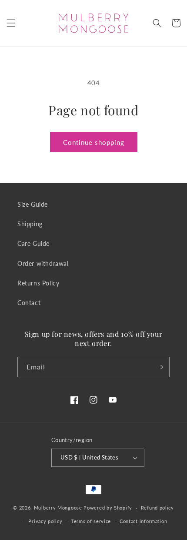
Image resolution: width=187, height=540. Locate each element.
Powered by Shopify (107, 507)
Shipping (30, 224)
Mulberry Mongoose (58, 507)
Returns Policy (38, 283)
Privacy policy (45, 521)
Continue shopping (93, 142)
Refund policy (157, 507)
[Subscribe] (159, 367)
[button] (10, 23)
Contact (28, 302)
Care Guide (33, 243)
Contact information (143, 521)
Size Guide (32, 204)
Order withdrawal (43, 263)
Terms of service (91, 521)
